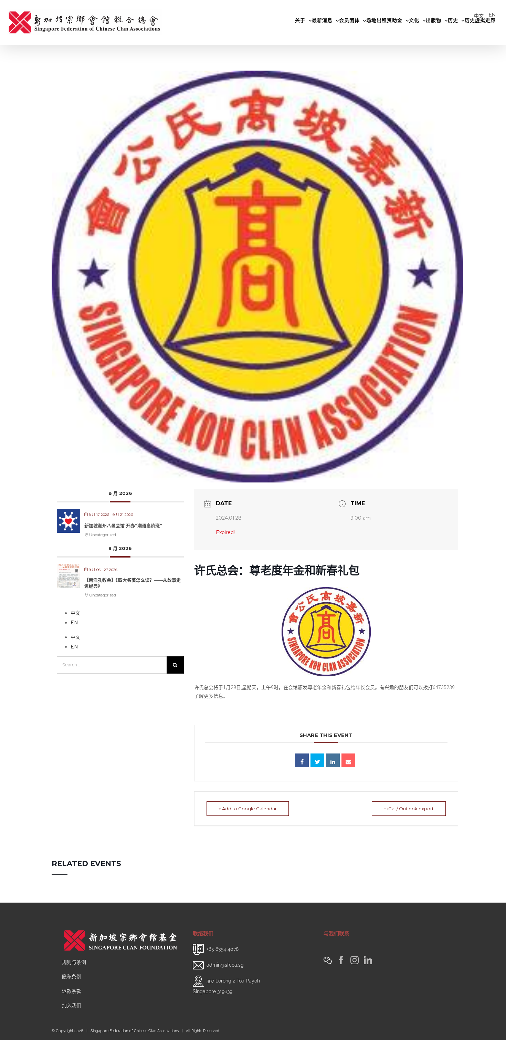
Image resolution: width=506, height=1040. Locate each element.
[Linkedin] (333, 760)
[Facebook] (341, 960)
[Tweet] (317, 760)
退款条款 (71, 991)
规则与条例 (74, 962)
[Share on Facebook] (302, 760)
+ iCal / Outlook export (409, 808)
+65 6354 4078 (223, 948)
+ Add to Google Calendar (248, 808)
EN (492, 15)
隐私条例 (71, 976)
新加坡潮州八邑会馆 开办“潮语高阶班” (123, 525)
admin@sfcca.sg (225, 964)
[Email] (348, 760)
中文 (479, 16)
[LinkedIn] (368, 960)
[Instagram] (354, 960)
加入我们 (71, 1005)
